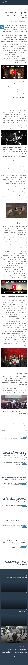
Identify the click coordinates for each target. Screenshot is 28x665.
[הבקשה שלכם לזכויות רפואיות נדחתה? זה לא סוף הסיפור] (14, 600)
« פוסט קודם (25, 430)
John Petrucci (16, 423)
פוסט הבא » (3, 430)
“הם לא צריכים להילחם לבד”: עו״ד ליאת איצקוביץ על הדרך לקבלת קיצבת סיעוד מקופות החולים (14, 499)
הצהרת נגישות (24, 659)
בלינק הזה (7, 419)
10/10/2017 (17, 21)
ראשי (26, 8)
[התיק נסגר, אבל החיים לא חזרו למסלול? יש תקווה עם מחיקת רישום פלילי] (14, 617)
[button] (2, 27)
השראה (22, 8)
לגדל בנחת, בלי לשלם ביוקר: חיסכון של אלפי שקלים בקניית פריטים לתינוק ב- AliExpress (15, 562)
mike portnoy (23, 423)
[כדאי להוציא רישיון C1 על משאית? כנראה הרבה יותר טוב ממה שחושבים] (14, 634)
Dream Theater (8, 423)
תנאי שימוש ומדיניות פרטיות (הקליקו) (19, 656)
